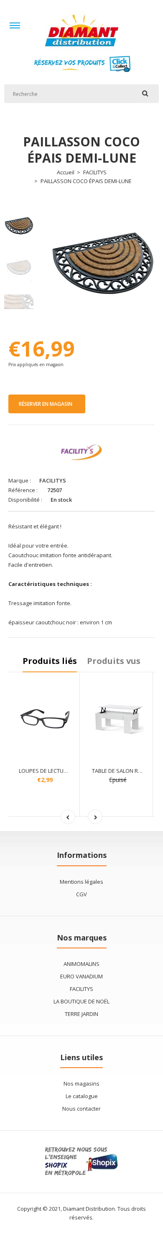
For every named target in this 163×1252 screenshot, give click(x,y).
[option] (102, 263)
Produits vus (113, 660)
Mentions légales (81, 881)
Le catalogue (82, 1096)
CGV (81, 894)
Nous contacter (81, 1108)
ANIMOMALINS (81, 964)
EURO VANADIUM (81, 976)
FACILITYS (95, 172)
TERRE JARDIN (81, 1014)
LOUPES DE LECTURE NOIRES (54, 770)
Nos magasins (81, 1083)
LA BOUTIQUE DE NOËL (81, 1001)
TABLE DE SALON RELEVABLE (127, 770)
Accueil (65, 172)
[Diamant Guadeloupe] (81, 50)
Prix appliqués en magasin (36, 364)
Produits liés (50, 660)
